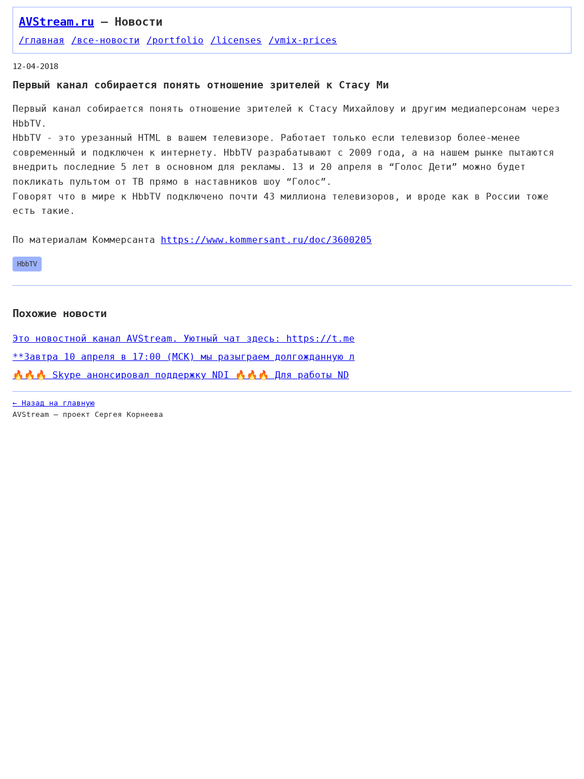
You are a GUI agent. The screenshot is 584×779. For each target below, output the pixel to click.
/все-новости (105, 40)
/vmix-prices (303, 40)
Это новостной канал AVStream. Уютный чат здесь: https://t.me (184, 338)
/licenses (236, 40)
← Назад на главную (54, 403)
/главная (41, 40)
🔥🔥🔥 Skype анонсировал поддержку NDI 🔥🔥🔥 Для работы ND (181, 375)
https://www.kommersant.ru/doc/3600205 (266, 239)
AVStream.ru (56, 22)
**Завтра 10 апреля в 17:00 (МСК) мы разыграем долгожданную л (184, 356)
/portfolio (175, 40)
